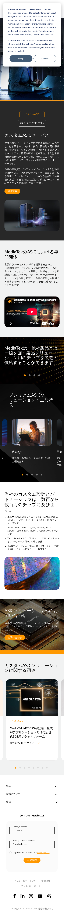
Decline (45, 58)
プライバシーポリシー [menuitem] (32, 886)
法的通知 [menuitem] (45, 881)
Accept (21, 58)
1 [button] (25, 375)
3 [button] (34, 375)
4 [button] (39, 375)
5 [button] (41, 474)
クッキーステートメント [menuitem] (26, 881)
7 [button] (42, 768)
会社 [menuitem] (8, 802)
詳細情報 (12, 191)
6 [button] (38, 768)
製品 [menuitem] (8, 786)
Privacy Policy (43, 853)
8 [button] (47, 768)
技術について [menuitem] (13, 794)
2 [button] (30, 375)
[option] (32, 182)
